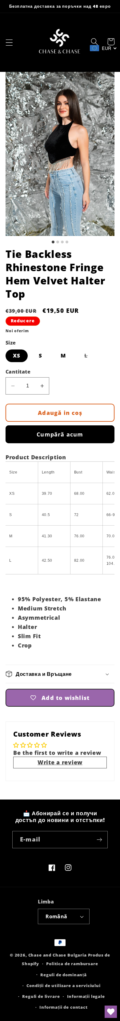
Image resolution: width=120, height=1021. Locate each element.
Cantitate (18, 371)
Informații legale (86, 996)
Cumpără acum (60, 434)
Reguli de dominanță (63, 975)
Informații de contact (63, 1007)
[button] (9, 42)
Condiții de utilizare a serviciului (63, 985)
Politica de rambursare (72, 963)
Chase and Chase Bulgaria (57, 955)
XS (16, 355)
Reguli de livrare (41, 996)
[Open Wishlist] (111, 1012)
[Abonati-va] (99, 839)
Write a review (60, 762)
